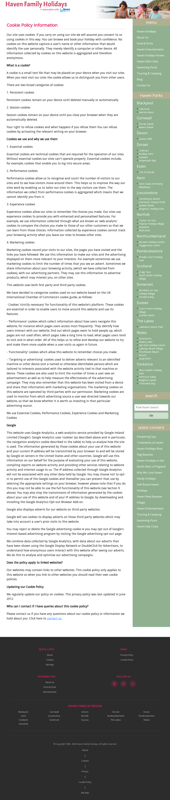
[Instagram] (132, 684)
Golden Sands (146, 205)
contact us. (54, 618)
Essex (141, 166)
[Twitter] (123, 684)
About (50, 655)
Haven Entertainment (150, 49)
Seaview (143, 157)
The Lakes (145, 321)
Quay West (145, 358)
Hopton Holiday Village (151, 223)
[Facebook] (114, 684)
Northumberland (151, 236)
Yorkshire (145, 364)
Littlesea (143, 150)
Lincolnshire (147, 193)
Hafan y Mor (146, 341)
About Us (142, 37)
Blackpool (145, 103)
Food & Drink (145, 43)
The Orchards (146, 172)
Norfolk (143, 214)
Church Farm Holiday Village (150, 310)
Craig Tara (145, 272)
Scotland (144, 266)
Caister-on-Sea (147, 220)
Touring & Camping (149, 73)
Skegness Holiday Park (151, 208)
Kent (141, 178)
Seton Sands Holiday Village (150, 277)
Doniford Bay (146, 297)
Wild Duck (144, 230)
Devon (142, 133)
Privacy (85, 771)
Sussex (142, 302)
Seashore (144, 227)
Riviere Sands (146, 127)
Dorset (142, 144)
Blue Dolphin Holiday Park (150, 371)
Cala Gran (144, 108)
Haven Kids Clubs (147, 61)
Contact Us (143, 85)
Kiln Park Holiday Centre (152, 345)
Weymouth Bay (147, 160)
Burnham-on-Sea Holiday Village (148, 292)
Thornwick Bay (147, 383)
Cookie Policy (127, 659)
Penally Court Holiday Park (151, 258)
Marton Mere (146, 112)
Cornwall (144, 118)
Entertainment (49, 692)
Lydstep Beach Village (151, 348)
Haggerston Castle (149, 245)
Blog (140, 79)
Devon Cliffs (145, 138)
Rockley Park (146, 153)
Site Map (50, 664)
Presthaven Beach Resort (149, 353)
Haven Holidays (146, 31)
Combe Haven (147, 315)
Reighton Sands (147, 380)
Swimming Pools (147, 67)
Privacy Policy (127, 655)
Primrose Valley (147, 376)
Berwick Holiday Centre (152, 242)
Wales (142, 332)
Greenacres (145, 338)
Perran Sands (146, 123)
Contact (49, 659)
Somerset (145, 284)
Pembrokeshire (150, 251)
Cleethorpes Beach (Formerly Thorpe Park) (152, 200)
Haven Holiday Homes (150, 55)
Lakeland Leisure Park (151, 326)
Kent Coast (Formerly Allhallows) (151, 185)
